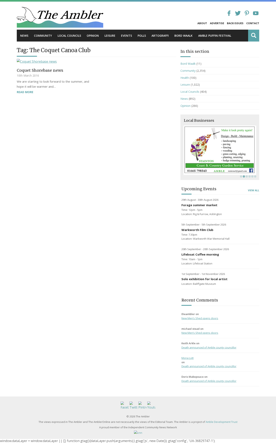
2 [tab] (243, 176)
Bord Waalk (183, 35)
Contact (252, 23)
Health (184, 78)
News (24, 35)
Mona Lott (187, 358)
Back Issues (235, 23)
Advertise (217, 23)
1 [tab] (241, 176)
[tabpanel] (219, 150)
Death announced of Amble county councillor (208, 347)
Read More (25, 92)
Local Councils (69, 35)
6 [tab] (255, 176)
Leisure (109, 35)
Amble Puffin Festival (214, 35)
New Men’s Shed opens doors (199, 318)
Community (43, 35)
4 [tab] (249, 176)
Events (126, 35)
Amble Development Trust (221, 422)
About (202, 23)
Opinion (93, 35)
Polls (142, 35)
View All (253, 190)
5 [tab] (252, 176)
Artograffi (160, 35)
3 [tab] (246, 176)
